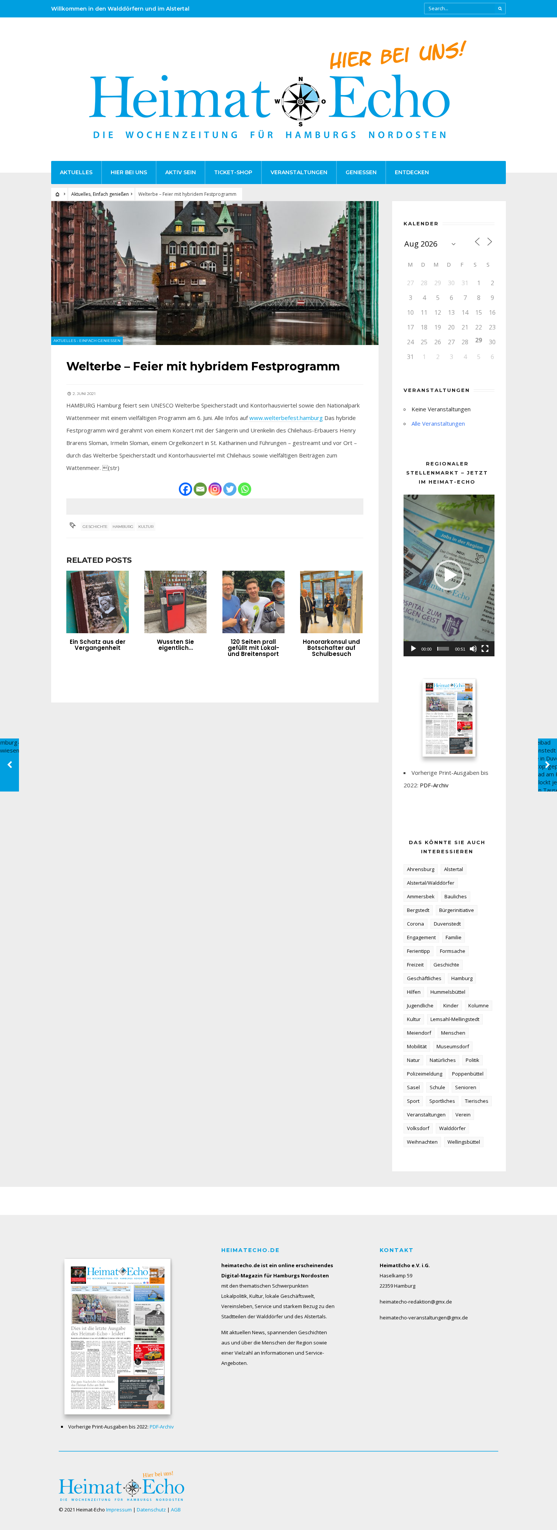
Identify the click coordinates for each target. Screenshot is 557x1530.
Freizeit (415, 964)
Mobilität (417, 1046)
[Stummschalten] (473, 649)
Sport (413, 1101)
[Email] (200, 489)
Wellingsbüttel (463, 1141)
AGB (176, 1509)
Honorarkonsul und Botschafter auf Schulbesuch (331, 648)
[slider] (443, 649)
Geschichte (95, 526)
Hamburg (123, 526)
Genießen (361, 172)
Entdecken (412, 172)
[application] (449, 575)
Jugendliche (420, 1005)
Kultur (145, 526)
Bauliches (455, 896)
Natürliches (443, 1060)
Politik (472, 1060)
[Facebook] (185, 489)
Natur (413, 1060)
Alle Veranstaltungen (438, 423)
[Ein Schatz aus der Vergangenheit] (97, 602)
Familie (454, 937)
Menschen (453, 1032)
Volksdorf (418, 1128)
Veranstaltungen (299, 172)
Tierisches (476, 1101)
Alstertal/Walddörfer (430, 882)
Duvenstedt (447, 923)
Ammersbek (421, 896)
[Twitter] (229, 489)
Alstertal (453, 869)
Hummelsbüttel (447, 991)
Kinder (450, 1005)
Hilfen (414, 991)
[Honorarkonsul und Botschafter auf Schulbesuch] (331, 602)
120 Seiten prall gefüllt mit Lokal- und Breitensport (253, 648)
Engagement (421, 937)
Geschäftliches (424, 978)
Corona (415, 923)
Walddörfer (452, 1128)
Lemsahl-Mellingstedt (454, 1019)
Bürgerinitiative (456, 910)
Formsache (452, 951)
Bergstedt (418, 910)
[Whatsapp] (244, 489)
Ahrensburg (420, 869)
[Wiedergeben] (413, 649)
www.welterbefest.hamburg (286, 418)
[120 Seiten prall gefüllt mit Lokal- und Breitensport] (253, 602)
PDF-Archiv (434, 785)
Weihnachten (422, 1141)
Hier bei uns (129, 172)
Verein (463, 1114)
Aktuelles (76, 172)
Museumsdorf (453, 1046)
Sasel (413, 1087)
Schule (437, 1087)
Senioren (465, 1087)
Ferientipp (418, 951)
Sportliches (442, 1101)
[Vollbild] (485, 649)
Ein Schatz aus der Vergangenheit (97, 645)
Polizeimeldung (424, 1073)
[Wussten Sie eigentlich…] (175, 602)
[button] (449, 575)
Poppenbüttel (467, 1073)
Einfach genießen (111, 194)
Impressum (119, 1509)
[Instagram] (215, 489)
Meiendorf (419, 1032)
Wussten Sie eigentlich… (175, 645)
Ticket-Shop (233, 172)
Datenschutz (151, 1509)
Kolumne (478, 1005)
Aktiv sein (180, 172)
